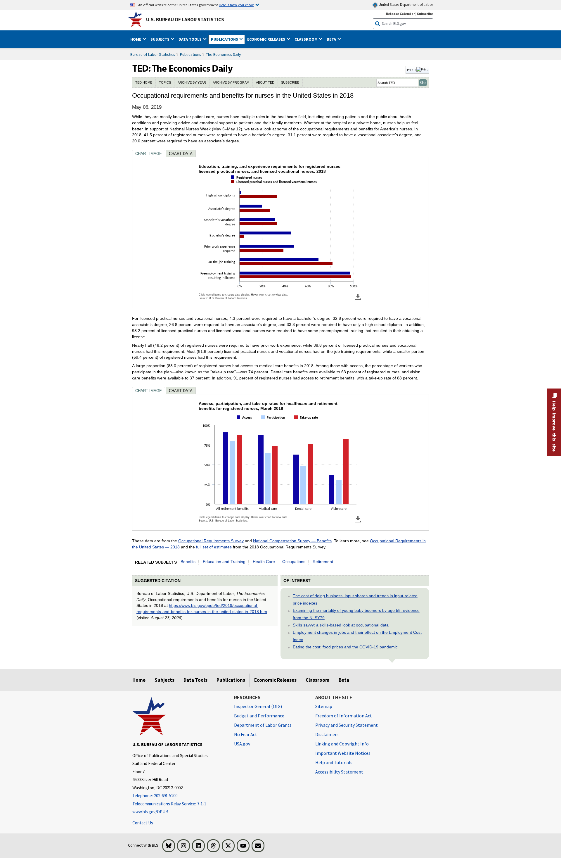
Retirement (323, 561)
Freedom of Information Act (343, 716)
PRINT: (411, 70)
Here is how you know (236, 4)
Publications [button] (225, 39)
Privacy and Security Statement (346, 725)
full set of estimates (214, 547)
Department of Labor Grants (263, 725)
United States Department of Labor (405, 4)
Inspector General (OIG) (258, 706)
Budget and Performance (259, 716)
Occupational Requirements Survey (211, 540)
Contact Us (142, 823)
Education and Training (224, 561)
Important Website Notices (342, 753)
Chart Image (148, 153)
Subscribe (425, 13)
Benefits (188, 561)
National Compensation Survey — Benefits (292, 540)
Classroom (318, 680)
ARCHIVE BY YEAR (192, 82)
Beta (344, 680)
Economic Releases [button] (266, 39)
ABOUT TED (265, 82)
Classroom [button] (306, 39)
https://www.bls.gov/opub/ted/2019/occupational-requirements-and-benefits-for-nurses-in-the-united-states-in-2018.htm (201, 608)
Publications (190, 54)
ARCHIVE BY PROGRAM (231, 82)
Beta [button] (332, 39)
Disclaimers (327, 734)
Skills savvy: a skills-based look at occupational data (341, 625)
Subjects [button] (160, 39)
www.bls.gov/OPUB (150, 811)
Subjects (164, 680)
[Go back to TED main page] (268, 70)
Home (139, 680)
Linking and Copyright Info (342, 744)
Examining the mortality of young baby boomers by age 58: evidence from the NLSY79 (356, 614)
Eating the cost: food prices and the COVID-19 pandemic (345, 647)
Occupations (293, 561)
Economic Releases (275, 680)
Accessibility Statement (339, 772)
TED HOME (143, 82)
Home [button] (136, 39)
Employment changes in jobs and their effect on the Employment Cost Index (357, 636)
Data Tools (195, 680)
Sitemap (323, 706)
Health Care (264, 561)
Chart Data (181, 153)
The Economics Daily (223, 54)
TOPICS (165, 82)
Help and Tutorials (333, 762)
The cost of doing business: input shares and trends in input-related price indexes (355, 599)
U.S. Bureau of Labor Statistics (185, 19)
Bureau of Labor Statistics (152, 54)
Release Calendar (400, 13)
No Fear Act (245, 734)
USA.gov (242, 744)
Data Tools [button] (190, 39)
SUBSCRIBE (290, 82)
